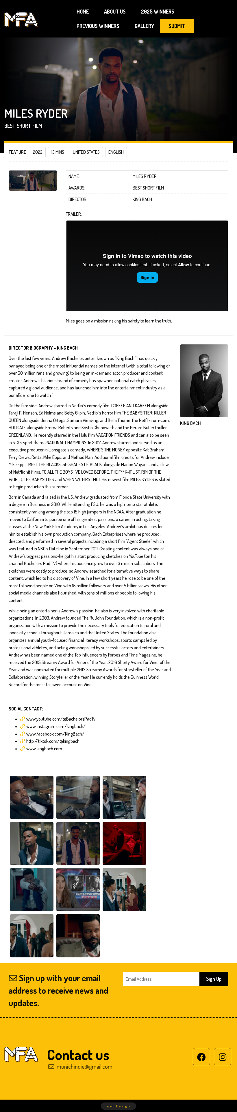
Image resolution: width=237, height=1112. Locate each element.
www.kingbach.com (44, 748)
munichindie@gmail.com (83, 1066)
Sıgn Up (214, 979)
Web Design (118, 1106)
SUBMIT (177, 26)
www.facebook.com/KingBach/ (55, 734)
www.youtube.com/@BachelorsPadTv (60, 719)
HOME (83, 11)
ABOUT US (115, 11)
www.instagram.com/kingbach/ (56, 726)
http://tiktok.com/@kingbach (52, 741)
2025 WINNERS (157, 11)
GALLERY (144, 26)
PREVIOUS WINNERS (98, 26)
